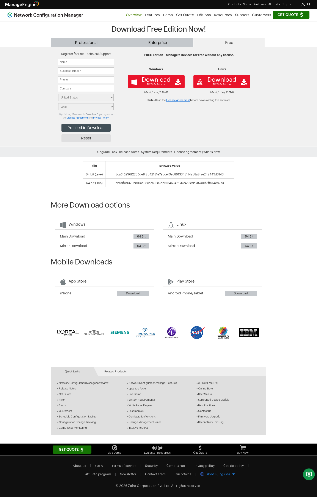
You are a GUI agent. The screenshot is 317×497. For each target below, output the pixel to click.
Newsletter (128, 474)
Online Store (205, 388)
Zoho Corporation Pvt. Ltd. (149, 486)
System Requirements (156, 152)
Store (247, 4)
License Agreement (77, 117)
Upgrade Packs (137, 388)
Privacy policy (204, 465)
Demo (168, 15)
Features (152, 15)
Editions (204, 15)
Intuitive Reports (138, 427)
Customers (261, 15)
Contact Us (204, 411)
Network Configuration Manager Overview (83, 382)
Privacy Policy (101, 117)
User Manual (205, 394)
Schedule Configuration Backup (78, 416)
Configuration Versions (142, 416)
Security (151, 465)
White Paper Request (141, 405)
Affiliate (274, 4)
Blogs (62, 405)
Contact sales (155, 474)
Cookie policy (233, 465)
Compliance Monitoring (73, 427)
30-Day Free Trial (208, 382)
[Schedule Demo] (309, 474)
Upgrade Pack (107, 152)
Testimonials (136, 411)
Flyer (62, 399)
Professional (86, 42)
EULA (99, 465)
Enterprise (157, 42)
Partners (260, 4)
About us (79, 465)
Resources (223, 15)
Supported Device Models (213, 399)
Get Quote (288, 15)
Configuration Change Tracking (77, 422)
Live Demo (135, 394)
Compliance (175, 465)
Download (133, 293)
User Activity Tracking (211, 422)
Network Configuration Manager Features (153, 382)
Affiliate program (98, 474)
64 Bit (141, 236)
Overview (134, 15)
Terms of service (124, 465)
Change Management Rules (145, 422)
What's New (211, 152)
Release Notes (129, 152)
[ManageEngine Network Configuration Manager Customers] (158, 332)
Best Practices (206, 405)
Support (242, 15)
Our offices (183, 474)
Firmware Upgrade (209, 416)
